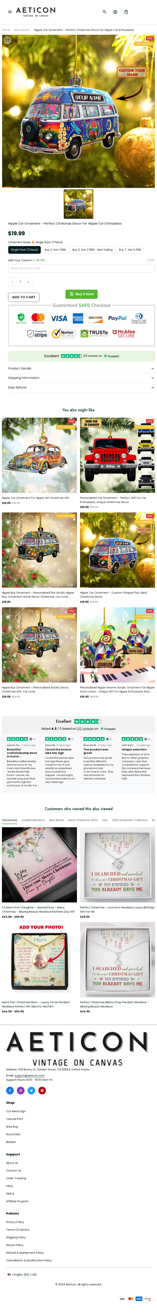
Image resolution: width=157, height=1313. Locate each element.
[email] (30, 1076)
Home (6, 30)
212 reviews (85, 728)
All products (22, 30)
